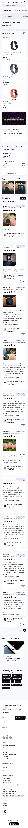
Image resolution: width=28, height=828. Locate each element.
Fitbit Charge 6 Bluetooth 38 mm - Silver (15, 419)
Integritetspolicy (6, 782)
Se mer (5, 322)
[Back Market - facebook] (7, 737)
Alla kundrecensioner (7, 763)
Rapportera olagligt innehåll (9, 791)
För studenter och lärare (8, 733)
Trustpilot (4, 803)
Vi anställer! (5, 735)
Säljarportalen (5, 748)
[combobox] (4, 30)
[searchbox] (15, 5)
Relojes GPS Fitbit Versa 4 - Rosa (14, 542)
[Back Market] (14, 2)
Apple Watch (25, 10)
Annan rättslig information (8, 787)
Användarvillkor (6, 778)
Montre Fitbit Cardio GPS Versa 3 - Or (15, 466)
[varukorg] (24, 2)
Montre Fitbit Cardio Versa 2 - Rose (14, 328)
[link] (7, 138)
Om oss (4, 730)
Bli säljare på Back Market (8, 745)
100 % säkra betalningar (8, 793)
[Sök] (3, 5)
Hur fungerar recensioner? (10, 173)
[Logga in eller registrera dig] (21, 2)
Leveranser (5, 752)
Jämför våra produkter (8, 761)
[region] (14, 187)
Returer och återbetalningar (9, 754)
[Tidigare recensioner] (20, 630)
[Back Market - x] (10, 737)
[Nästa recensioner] (24, 630)
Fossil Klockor (17, 10)
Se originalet (15, 324)
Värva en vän (5, 770)
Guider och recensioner (8, 759)
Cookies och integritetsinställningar (11, 785)
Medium (4, 805)
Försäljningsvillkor (6, 780)
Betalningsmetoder (7, 750)
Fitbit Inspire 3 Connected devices (14, 504)
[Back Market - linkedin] (3, 737)
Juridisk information (7, 789)
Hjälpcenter (5, 756)
